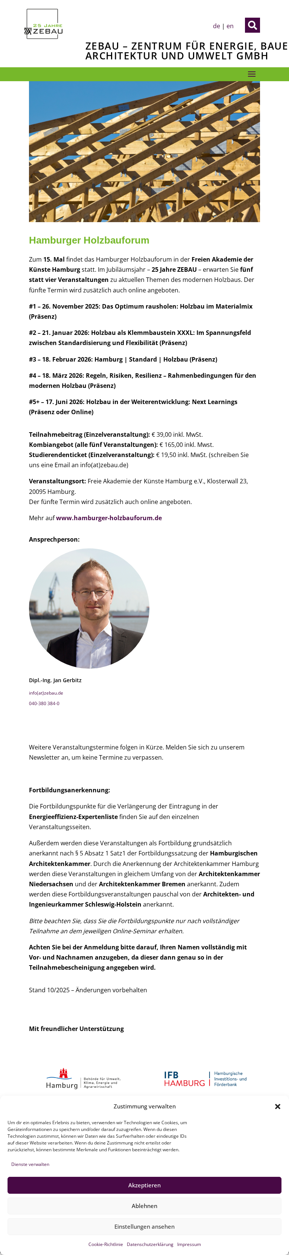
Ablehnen (144, 1206)
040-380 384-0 (44, 703)
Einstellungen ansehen (144, 1226)
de (216, 26)
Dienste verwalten (30, 1164)
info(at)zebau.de (46, 693)
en (230, 26)
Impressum (189, 1244)
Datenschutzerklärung (150, 1244)
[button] (277, 1106)
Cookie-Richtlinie (105, 1244)
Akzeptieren (144, 1185)
